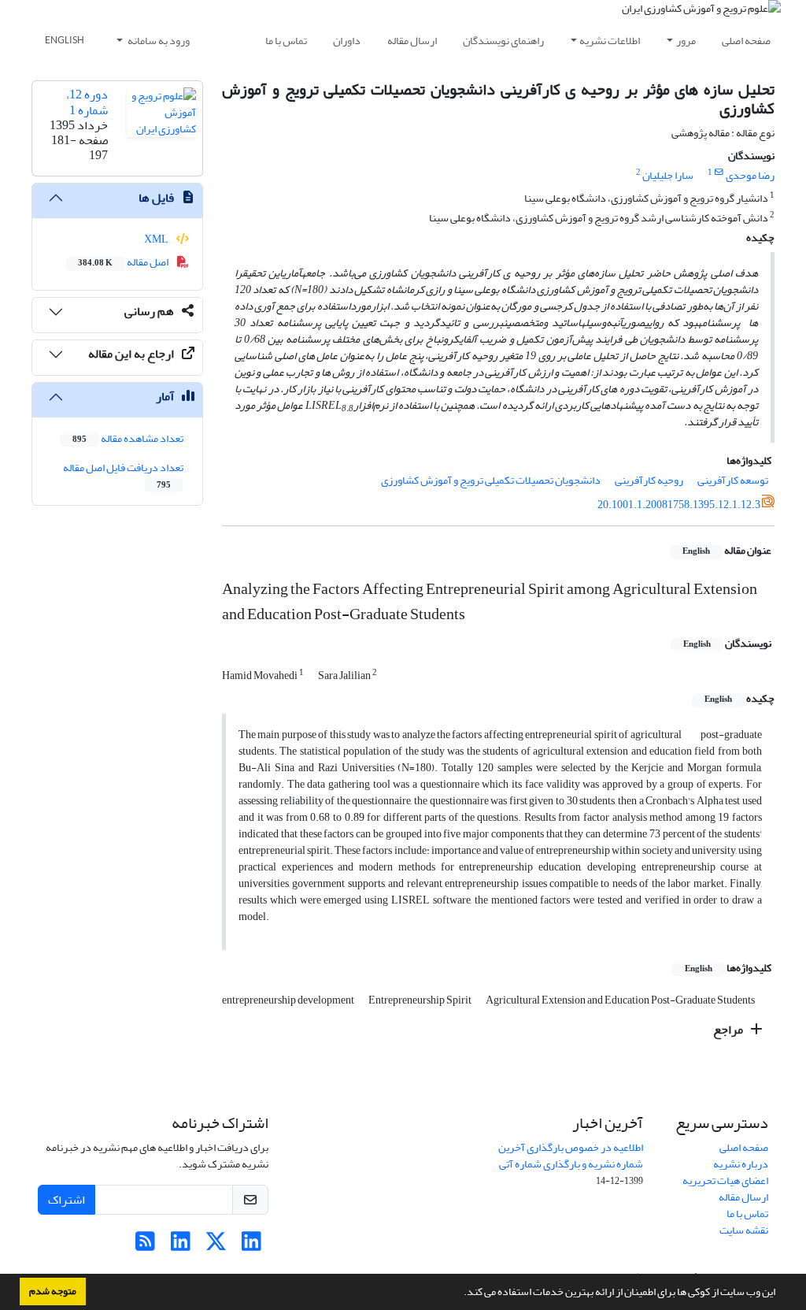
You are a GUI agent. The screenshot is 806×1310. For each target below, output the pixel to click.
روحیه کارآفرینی (649, 480)
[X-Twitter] (216, 1245)
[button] (459, 1293)
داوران (346, 40)
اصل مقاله (124, 262)
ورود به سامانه (158, 40)
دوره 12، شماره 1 (87, 102)
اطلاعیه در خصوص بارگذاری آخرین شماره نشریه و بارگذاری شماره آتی (570, 1156)
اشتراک (66, 1200)
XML (157, 239)
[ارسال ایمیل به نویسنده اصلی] (719, 172)
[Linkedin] (251, 1245)
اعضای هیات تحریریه (725, 1180)
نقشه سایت (743, 1230)
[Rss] (145, 1245)
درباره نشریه (740, 1164)
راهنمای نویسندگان (503, 40)
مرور (686, 40)
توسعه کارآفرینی (732, 480)
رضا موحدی (750, 175)
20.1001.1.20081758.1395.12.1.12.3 (678, 504)
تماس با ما (286, 40)
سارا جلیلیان (667, 175)
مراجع (729, 1029)
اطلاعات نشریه (609, 40)
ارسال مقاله (412, 40)
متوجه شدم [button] (52, 1291)
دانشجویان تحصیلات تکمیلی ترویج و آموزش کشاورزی (491, 480)
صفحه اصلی (746, 40)
